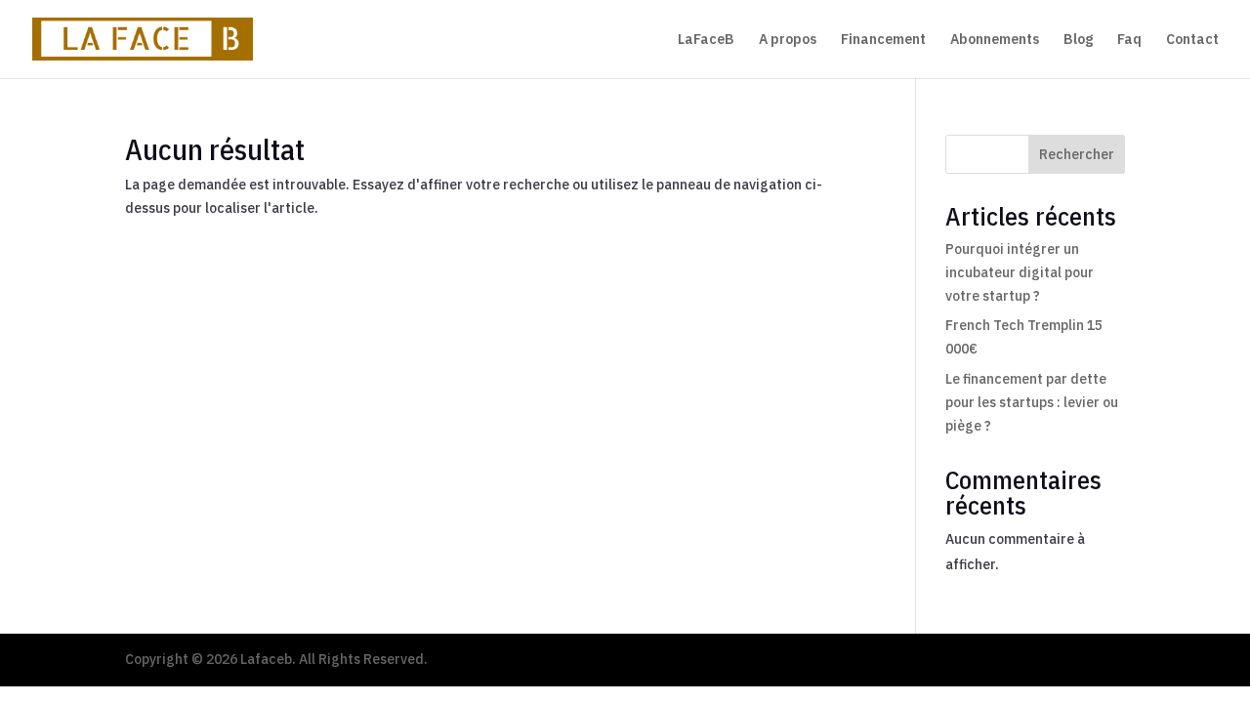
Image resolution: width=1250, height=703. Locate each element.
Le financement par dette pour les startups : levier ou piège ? (1031, 402)
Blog (1078, 40)
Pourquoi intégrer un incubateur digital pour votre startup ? (1019, 272)
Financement (883, 40)
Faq (1129, 40)
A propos (787, 40)
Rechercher (1076, 154)
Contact (1192, 40)
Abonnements (994, 40)
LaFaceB (706, 40)
